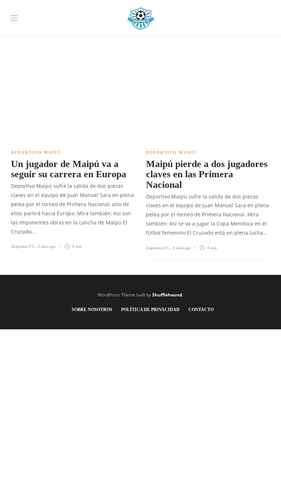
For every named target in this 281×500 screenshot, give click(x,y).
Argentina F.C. (23, 246)
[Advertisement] (140, 51)
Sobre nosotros (92, 309)
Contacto (201, 309)
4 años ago (47, 246)
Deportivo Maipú (36, 152)
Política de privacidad (150, 309)
